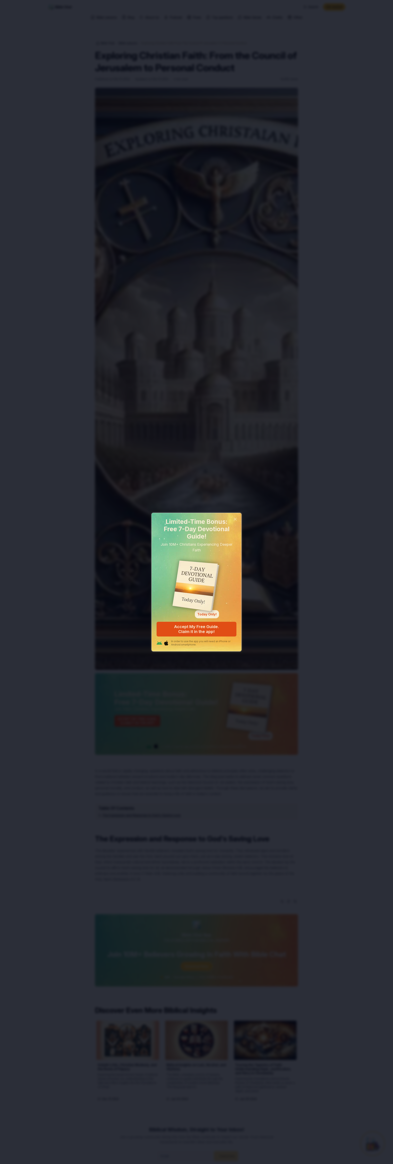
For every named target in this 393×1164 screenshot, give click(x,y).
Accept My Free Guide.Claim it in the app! (196, 629)
